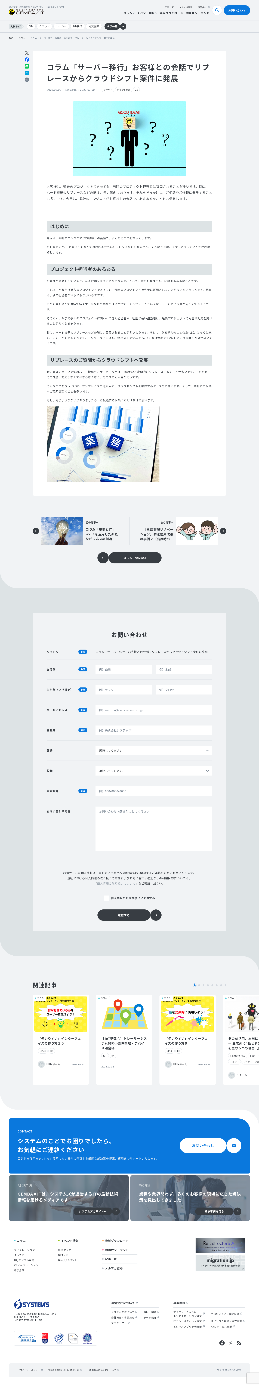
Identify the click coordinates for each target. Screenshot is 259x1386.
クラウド (44, 26)
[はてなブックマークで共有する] (27, 73)
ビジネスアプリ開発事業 (187, 1326)
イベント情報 (146, 13)
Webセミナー (66, 1250)
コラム (127, 13)
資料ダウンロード (171, 13)
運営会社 (202, 7)
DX (136, 89)
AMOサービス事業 (221, 1326)
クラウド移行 (123, 89)
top (11, 37)
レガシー (61, 26)
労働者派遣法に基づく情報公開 (63, 1370)
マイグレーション (24, 1250)
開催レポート (66, 1255)
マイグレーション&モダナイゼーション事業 (187, 1313)
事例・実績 (150, 1312)
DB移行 (77, 26)
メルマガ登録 (186, 7)
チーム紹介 (150, 1317)
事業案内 (179, 1303)
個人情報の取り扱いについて (116, 883)
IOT (105, 1055)
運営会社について (123, 1303)
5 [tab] (212, 985)
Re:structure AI (237, 1055)
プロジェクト (119, 1323)
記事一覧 (169, 7)
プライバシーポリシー (29, 1370)
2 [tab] (199, 985)
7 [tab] (221, 985)
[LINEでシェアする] (27, 66)
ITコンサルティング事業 (187, 1321)
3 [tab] (203, 985)
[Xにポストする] (27, 53)
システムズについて (122, 1312)
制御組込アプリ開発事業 (225, 1314)
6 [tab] (216, 985)
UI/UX (43, 1050)
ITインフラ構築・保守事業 (226, 1321)
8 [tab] (225, 985)
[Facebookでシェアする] (27, 59)
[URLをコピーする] (27, 80)
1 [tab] (194, 985)
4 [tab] (208, 985)
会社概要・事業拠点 (122, 1317)
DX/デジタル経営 (24, 1260)
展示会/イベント (67, 1260)
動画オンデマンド (197, 13)
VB (31, 26)
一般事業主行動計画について (101, 1370)
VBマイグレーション (26, 1265)
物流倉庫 (94, 26)
